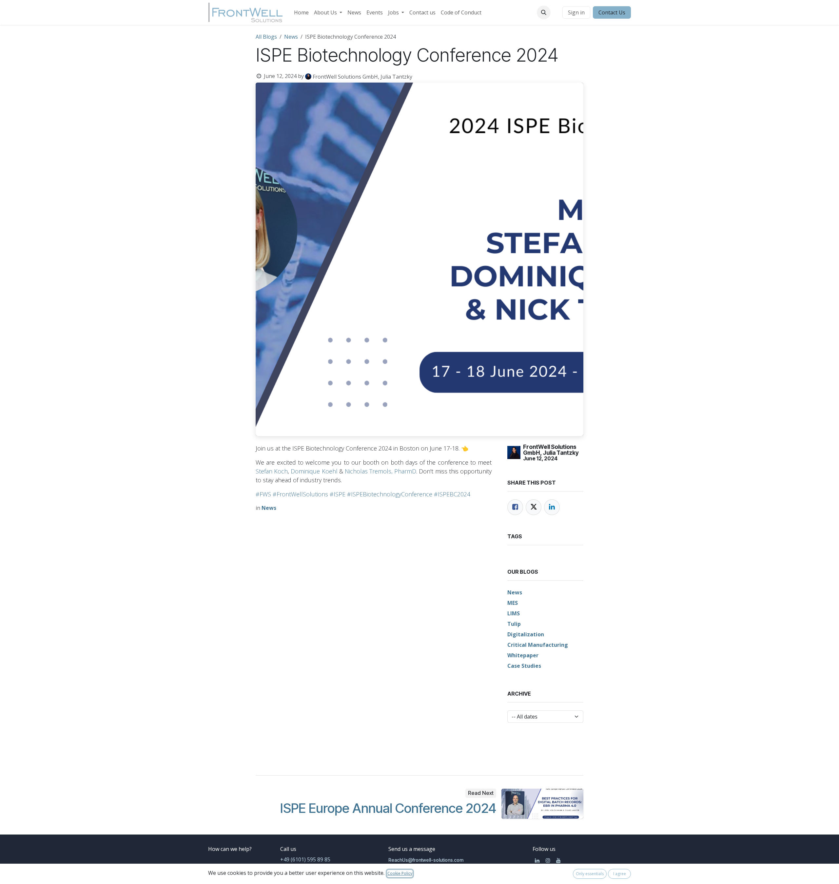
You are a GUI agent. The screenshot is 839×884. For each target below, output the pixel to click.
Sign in (576, 12)
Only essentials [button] (590, 873)
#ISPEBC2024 (452, 494)
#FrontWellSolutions (300, 494)
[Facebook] (515, 507)
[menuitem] (301, 12)
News (291, 36)
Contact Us (611, 12)
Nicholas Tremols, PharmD (380, 471)
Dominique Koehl (314, 471)
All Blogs (266, 36)
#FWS (263, 494)
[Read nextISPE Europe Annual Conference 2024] (542, 803)
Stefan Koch (272, 471)
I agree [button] (619, 873)
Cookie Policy (399, 873)
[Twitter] (533, 507)
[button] (544, 12)
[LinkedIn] (552, 507)
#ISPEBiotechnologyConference (389, 494)
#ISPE (337, 494)
